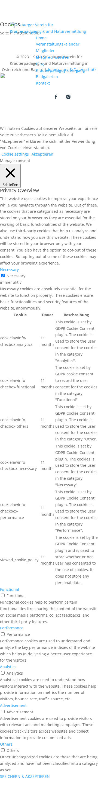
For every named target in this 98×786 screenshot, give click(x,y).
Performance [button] (11, 627)
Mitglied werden (53, 57)
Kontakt (43, 83)
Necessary (16, 275)
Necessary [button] (9, 269)
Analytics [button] (8, 666)
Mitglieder (45, 50)
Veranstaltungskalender (57, 44)
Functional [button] (9, 589)
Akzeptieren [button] (42, 154)
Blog (40, 63)
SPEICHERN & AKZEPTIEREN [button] (25, 776)
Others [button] (6, 744)
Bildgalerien (47, 76)
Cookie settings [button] (15, 154)
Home (41, 37)
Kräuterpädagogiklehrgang (60, 70)
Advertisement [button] (13, 705)
